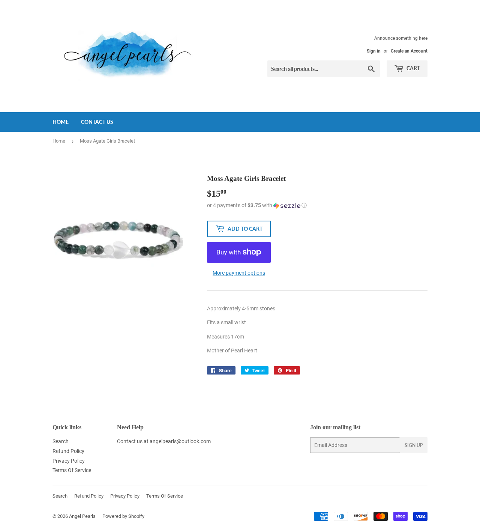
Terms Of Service (71, 470)
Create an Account (409, 51)
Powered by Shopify (123, 516)
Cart (412, 68)
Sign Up (414, 445)
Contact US (97, 122)
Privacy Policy (68, 461)
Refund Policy (68, 451)
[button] (317, 205)
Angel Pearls (82, 516)
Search (60, 441)
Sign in (374, 51)
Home (60, 122)
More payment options (239, 273)
